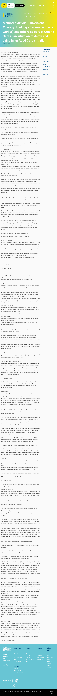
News (48, 659)
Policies (48, 665)
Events (24, 13)
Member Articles (6, 43)
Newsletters (29, 16)
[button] (4, 5)
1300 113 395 (52, 5)
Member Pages (32, 13)
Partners (49, 667)
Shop (48, 669)
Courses (36, 16)
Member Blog (42, 13)
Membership (50, 657)
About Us (49, 652)
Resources (42, 16)
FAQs (48, 655)
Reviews (49, 663)
